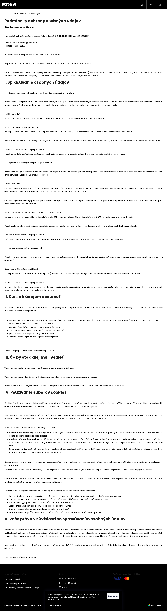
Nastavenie (55, 605)
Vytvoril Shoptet (157, 605)
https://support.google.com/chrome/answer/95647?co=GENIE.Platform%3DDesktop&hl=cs (67, 499)
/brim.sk (66, 587)
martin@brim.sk (69, 578)
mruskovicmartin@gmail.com (23, 42)
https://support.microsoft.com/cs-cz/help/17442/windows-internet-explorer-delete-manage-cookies (74, 496)
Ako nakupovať (13, 579)
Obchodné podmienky (16, 583)
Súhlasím (113, 596)
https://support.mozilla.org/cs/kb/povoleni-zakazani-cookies (45, 502)
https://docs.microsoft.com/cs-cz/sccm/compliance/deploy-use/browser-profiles (63, 512)
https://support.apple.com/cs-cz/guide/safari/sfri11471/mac (43, 506)
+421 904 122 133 (69, 583)
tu (58, 599)
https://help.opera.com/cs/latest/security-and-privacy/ (43, 509)
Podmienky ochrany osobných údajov (23, 587)
